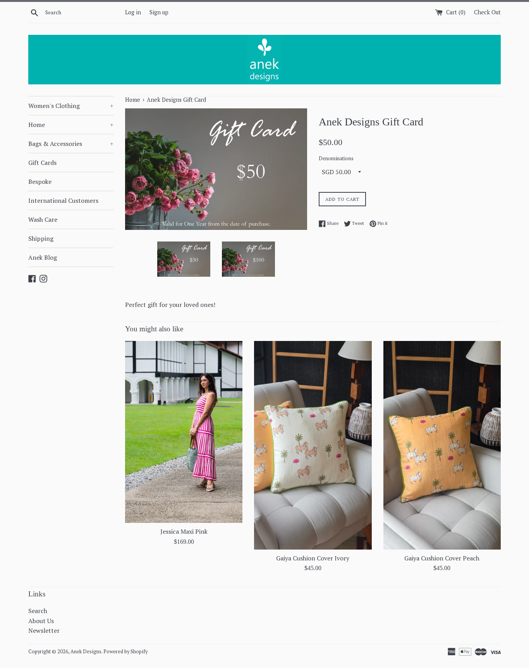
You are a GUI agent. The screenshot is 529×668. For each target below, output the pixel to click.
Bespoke (40, 181)
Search (37, 610)
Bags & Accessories (70, 143)
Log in (133, 12)
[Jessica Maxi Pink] (183, 432)
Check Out (487, 12)
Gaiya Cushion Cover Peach (441, 558)
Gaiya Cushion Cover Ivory (312, 558)
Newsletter (44, 630)
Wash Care (42, 219)
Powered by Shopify (125, 651)
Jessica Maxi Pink (184, 531)
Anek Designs (85, 651)
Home (70, 124)
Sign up (158, 12)
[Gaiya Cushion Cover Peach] (442, 445)
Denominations (336, 158)
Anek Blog (42, 257)
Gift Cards (42, 162)
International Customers (63, 200)
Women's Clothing (70, 105)
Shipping (40, 238)
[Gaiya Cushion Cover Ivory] (312, 445)
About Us (41, 621)
